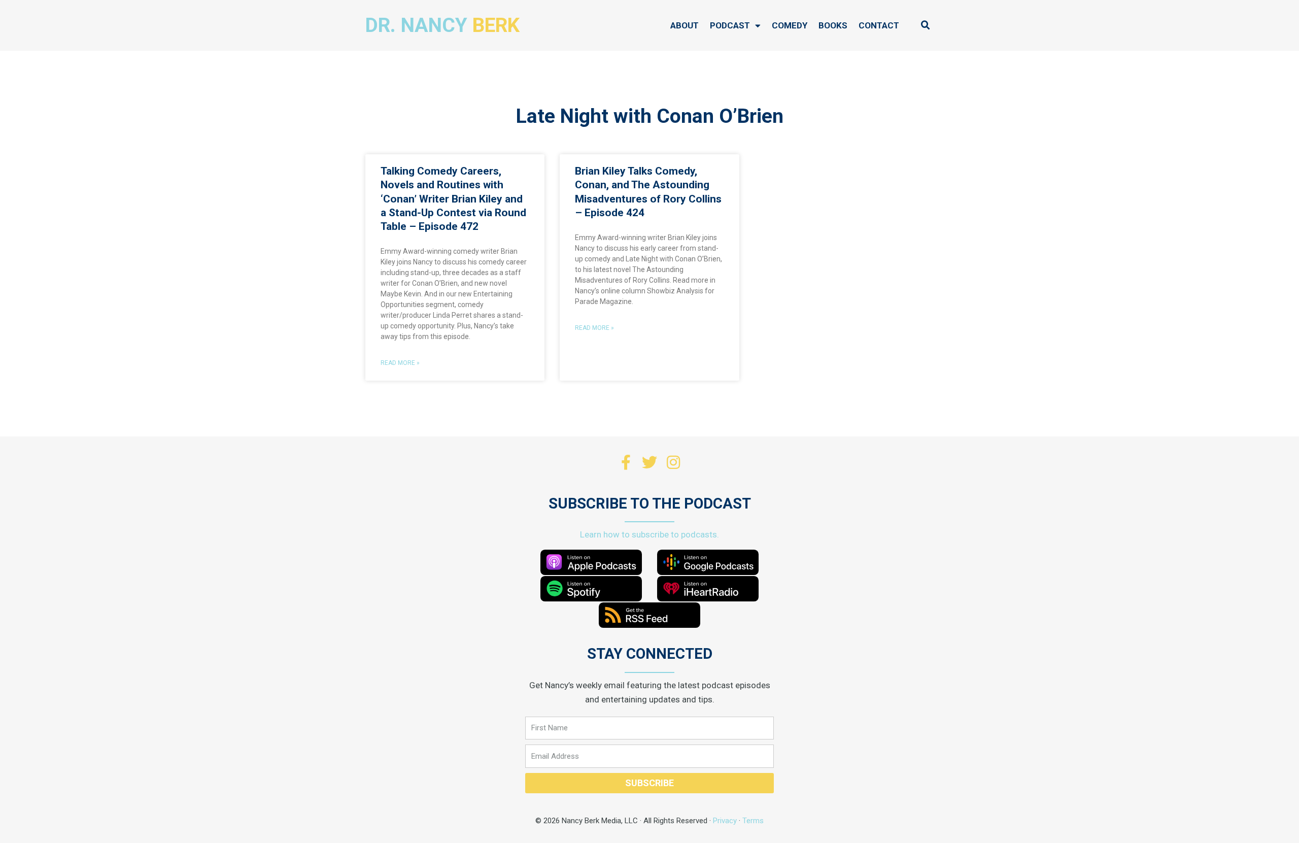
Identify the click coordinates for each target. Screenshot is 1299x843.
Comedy (789, 25)
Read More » (400, 362)
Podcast (730, 25)
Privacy (725, 820)
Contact (879, 25)
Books (832, 25)
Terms (753, 820)
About (684, 25)
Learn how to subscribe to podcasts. (649, 534)
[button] (925, 25)
